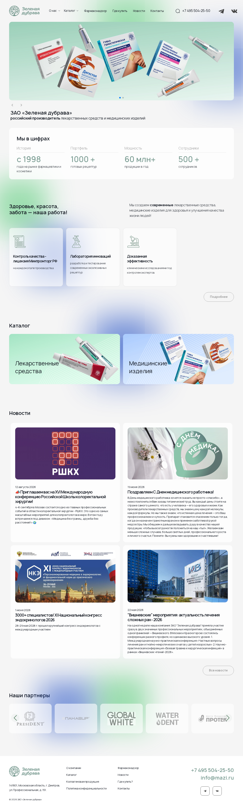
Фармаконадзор (95, 11)
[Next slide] (20, 105)
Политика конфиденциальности (86, 788)
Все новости (218, 670)
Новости (139, 11)
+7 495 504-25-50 (196, 11)
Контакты (157, 11)
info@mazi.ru (217, 778)
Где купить (120, 11)
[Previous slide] (12, 105)
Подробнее (219, 297)
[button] (120, 97)
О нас (53, 11)
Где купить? (125, 781)
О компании (73, 768)
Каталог (69, 11)
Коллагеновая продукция (82, 781)
